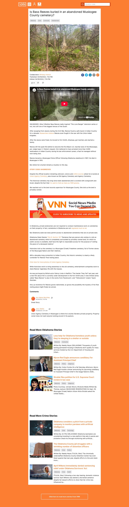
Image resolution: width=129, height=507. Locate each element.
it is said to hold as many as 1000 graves (64, 183)
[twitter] (86, 74)
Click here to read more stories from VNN (64, 497)
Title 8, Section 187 (54, 237)
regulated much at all (79, 228)
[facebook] (82, 74)
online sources (78, 174)
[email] (93, 74)
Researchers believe (47, 133)
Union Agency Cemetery (38, 176)
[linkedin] (90, 74)
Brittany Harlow (45, 75)
